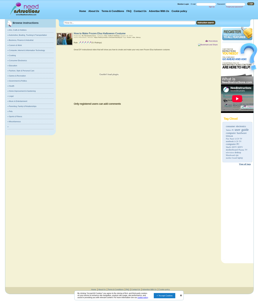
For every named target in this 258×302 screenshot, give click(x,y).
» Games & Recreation (16, 76)
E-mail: (193, 4)
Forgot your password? (234, 7)
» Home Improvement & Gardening (21, 91)
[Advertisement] (237, 213)
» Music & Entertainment (17, 101)
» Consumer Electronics (17, 61)
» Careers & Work (14, 45)
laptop (240, 158)
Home (82, 11)
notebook (230, 141)
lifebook (229, 136)
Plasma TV (242, 150)
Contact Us (140, 11)
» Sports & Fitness (14, 116)
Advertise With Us (159, 11)
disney (138, 37)
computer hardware (236, 133)
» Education (12, 66)
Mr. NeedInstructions (89, 35)
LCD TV (237, 141)
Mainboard (230, 155)
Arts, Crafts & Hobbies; (112, 35)
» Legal (10, 96)
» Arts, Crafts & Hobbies (17, 30)
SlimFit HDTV (231, 147)
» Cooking (11, 55)
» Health (10, 86)
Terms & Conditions (113, 11)
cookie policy (143, 297)
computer (231, 144)
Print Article (213, 41)
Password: (221, 4)
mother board (231, 158)
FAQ (128, 11)
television (230, 152)
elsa (133, 37)
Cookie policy (179, 11)
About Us (93, 11)
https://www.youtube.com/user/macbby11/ (108, 37)
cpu (236, 155)
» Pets (10, 111)
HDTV (240, 147)
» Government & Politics (17, 81)
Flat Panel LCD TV (234, 139)
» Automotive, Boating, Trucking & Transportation (27, 35)
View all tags (245, 164)
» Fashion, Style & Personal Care (20, 71)
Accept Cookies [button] (165, 296)
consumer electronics (236, 126)
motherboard (232, 150)
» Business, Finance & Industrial (20, 40)
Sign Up (212, 7)
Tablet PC (230, 130)
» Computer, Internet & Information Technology (26, 50)
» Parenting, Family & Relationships (21, 106)
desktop (238, 152)
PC (237, 144)
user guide (242, 129)
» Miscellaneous (14, 122)
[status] (181, 295)
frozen (129, 37)
